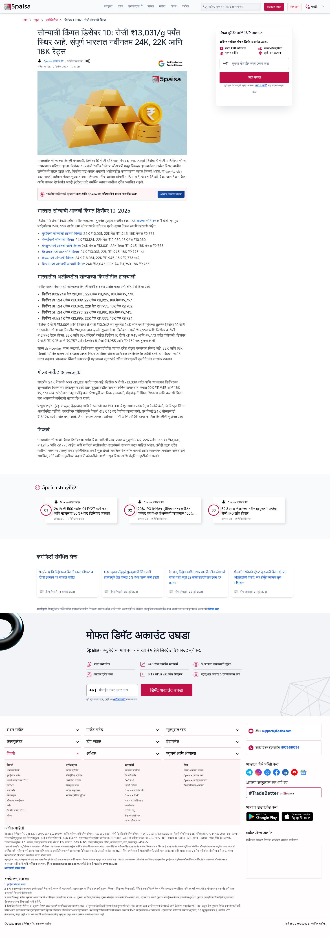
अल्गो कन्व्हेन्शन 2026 (17, 780)
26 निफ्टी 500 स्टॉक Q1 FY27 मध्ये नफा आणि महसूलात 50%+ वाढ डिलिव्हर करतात (82, 511)
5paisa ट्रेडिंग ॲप (134, 790)
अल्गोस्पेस (129, 805)
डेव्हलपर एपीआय (133, 815)
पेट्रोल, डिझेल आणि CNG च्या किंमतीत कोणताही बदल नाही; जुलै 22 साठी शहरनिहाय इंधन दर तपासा (197, 577)
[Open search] (205, 7)
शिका (173, 6)
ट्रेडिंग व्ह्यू (129, 810)
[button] (313, 7)
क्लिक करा (213, 609)
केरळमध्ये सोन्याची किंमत (58, 257)
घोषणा (10, 815)
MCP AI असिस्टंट (134, 800)
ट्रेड (120, 6)
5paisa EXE (132, 795)
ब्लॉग (9, 805)
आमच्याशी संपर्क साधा (14, 868)
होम (25, 20)
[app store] (297, 818)
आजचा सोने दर (146, 220)
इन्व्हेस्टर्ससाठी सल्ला (16, 884)
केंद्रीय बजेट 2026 (16, 810)
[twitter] (267, 772)
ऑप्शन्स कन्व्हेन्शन (15, 800)
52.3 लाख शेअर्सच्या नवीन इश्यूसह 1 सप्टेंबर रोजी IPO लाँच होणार (249, 511)
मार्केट (162, 6)
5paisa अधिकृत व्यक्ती (195, 780)
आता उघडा (254, 77)
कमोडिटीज (52, 20)
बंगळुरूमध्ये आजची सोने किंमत (61, 245)
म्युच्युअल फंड (72, 785)
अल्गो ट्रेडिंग (131, 785)
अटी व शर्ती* (261, 85)
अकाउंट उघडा (274, 7)
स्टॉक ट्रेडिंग (72, 770)
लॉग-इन (294, 7)
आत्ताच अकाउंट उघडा (171, 194)
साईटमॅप (11, 790)
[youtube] (294, 772)
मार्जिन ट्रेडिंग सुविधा (76, 795)
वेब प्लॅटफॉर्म (130, 775)
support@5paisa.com (276, 731)
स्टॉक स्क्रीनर (73, 790)
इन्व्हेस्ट (108, 6)
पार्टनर (185, 6)
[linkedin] (285, 772)
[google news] (303, 772)
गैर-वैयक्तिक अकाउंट (194, 785)
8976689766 (290, 747)
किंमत (150, 6)
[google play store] (262, 818)
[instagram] (258, 772)
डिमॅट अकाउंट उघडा (166, 690)
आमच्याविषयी (13, 770)
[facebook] (276, 772)
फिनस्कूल (11, 795)
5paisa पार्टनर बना (193, 775)
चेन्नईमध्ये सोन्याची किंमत (58, 239)
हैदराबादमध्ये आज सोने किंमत (60, 251)
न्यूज (36, 20)
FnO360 (129, 780)
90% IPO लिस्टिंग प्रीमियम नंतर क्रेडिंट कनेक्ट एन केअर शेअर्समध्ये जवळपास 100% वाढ (166, 511)
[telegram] (249, 772)
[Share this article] (87, 61)
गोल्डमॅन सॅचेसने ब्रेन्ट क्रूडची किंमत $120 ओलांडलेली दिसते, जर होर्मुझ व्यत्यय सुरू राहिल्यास (260, 577)
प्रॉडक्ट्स (134, 6)
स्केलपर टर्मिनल (132, 770)
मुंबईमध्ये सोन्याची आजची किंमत (62, 233)
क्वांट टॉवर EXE (133, 820)
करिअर (10, 785)
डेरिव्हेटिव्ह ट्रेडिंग (74, 775)
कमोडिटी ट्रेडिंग (73, 780)
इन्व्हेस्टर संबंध (13, 775)
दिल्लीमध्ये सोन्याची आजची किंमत (63, 263)
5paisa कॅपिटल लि (54, 61)
